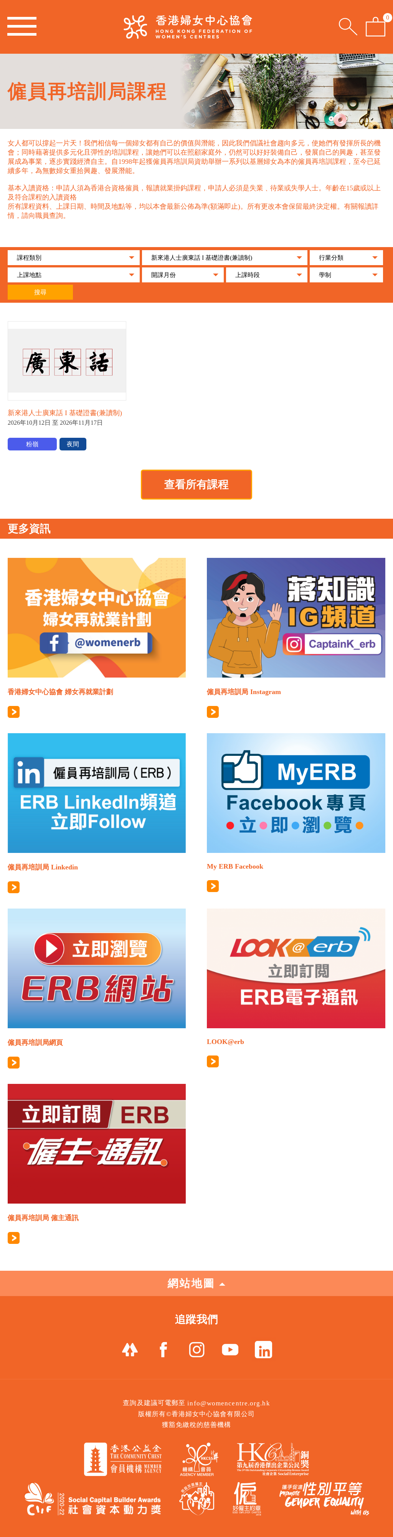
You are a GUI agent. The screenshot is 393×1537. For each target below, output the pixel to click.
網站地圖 (191, 1283)
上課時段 (247, 275)
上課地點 (29, 275)
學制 (325, 275)
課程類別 (29, 257)
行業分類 (331, 257)
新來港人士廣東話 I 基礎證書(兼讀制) (201, 257)
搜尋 (40, 292)
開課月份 (163, 275)
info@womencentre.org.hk (228, 1403)
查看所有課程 (196, 484)
